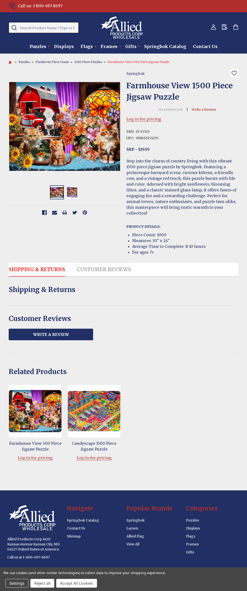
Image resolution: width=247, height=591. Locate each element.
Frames (109, 46)
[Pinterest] (85, 212)
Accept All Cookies (76, 583)
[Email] (54, 212)
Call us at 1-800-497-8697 (28, 557)
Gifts (131, 46)
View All (132, 544)
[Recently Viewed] (224, 27)
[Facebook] (44, 212)
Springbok (135, 520)
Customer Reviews (104, 269)
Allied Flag (135, 536)
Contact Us (205, 46)
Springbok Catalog (165, 46)
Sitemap (74, 536)
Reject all (42, 583)
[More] (49, 46)
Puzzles (38, 46)
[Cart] (235, 27)
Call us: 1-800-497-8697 (40, 5)
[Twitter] (74, 212)
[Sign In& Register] (213, 27)
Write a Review (204, 109)
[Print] (64, 212)
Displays (64, 46)
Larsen (132, 528)
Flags (87, 46)
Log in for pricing (143, 119)
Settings (16, 583)
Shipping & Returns (37, 269)
